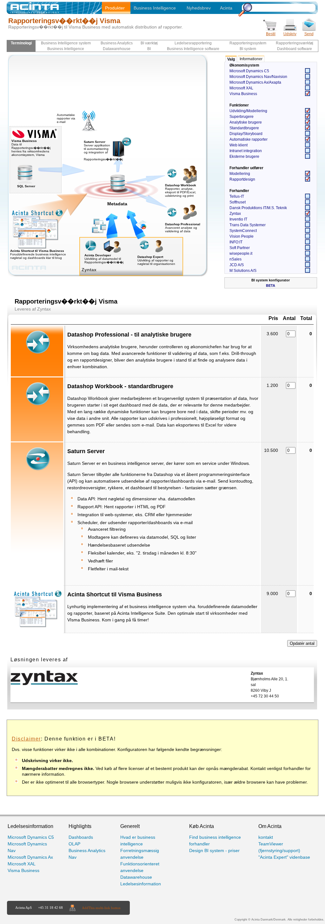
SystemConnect (243, 230)
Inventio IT (238, 219)
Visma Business (243, 94)
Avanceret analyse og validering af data (181, 229)
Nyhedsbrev (199, 7)
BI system (248, 49)
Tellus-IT (236, 196)
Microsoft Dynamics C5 (249, 71)
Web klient (238, 145)
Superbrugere (241, 116)
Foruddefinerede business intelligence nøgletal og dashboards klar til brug (38, 254)
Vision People (241, 236)
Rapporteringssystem (247, 43)
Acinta (226, 7)
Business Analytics (117, 43)
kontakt (265, 837)
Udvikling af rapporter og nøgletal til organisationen (156, 262)
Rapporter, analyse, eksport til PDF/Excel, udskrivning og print (180, 192)
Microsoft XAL (241, 88)
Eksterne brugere (244, 156)
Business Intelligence (155, 7)
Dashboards (81, 837)
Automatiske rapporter (248, 139)
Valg (231, 59)
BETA (270, 285)
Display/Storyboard (245, 134)
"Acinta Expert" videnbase (284, 857)
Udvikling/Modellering (248, 111)
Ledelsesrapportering (193, 43)
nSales (235, 259)
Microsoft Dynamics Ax (30, 857)
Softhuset (237, 202)
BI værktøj (149, 43)
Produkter (115, 7)
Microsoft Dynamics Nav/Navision (258, 76)
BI (149, 49)
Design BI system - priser (214, 850)
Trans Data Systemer (247, 225)
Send (309, 34)
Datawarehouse (116, 49)
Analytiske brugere (245, 122)
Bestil (270, 34)
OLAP (74, 843)
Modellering (239, 173)
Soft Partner (239, 248)
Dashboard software (294, 49)
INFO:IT (235, 242)
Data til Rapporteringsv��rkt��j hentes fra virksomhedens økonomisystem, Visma (30, 148)
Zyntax (235, 213)
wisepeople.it (240, 253)
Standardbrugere (244, 128)
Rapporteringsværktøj (294, 43)
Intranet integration (245, 151)
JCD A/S (236, 265)
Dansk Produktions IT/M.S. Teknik (258, 208)
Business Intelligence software (193, 49)
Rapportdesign (242, 179)
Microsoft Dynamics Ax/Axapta (255, 82)
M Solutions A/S (242, 270)
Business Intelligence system (66, 43)
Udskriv (289, 34)
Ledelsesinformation (140, 883)
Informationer (251, 59)
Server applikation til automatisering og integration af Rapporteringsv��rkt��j (103, 150)
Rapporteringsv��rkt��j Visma (64, 21)
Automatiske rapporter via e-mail (66, 118)
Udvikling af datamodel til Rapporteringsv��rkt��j (103, 260)
